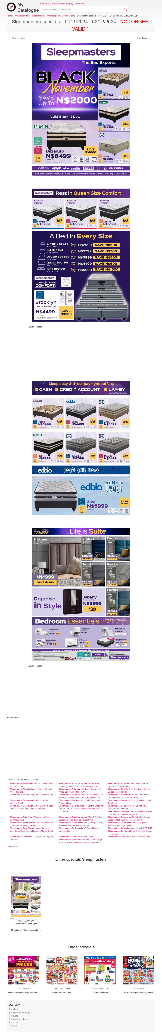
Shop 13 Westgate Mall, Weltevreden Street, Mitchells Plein (81, 824)
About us (13, 1022)
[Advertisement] (12, 86)
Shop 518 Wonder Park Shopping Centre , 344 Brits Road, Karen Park (79, 785)
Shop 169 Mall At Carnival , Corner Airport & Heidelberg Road (130, 812)
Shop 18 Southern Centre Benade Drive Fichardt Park (128, 796)
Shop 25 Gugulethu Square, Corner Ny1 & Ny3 (128, 824)
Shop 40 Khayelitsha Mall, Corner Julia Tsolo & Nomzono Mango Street (31, 829)
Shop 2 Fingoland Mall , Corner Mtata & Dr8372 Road (32, 824)
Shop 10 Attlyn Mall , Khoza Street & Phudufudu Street (80, 790)
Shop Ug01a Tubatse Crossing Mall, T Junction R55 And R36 (129, 818)
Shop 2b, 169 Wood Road (129, 836)
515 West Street (76, 836)
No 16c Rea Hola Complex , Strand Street (127, 807)
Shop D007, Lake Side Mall (31, 794)
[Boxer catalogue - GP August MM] (138, 970)
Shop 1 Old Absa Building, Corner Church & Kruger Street (81, 818)
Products (80, 3)
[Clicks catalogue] (100, 970)
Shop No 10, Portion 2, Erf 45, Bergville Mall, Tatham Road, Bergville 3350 (81, 796)
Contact (13, 1025)
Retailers (44, 3)
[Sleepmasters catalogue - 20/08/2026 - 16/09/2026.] (26, 896)
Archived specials (18, 1019)
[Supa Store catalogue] (62, 970)
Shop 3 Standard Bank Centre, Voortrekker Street (128, 785)
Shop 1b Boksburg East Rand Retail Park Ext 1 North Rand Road (31, 807)
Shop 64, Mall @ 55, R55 (130, 828)
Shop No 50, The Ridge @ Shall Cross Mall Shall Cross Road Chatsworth (80, 841)
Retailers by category (62, 3)
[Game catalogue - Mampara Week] (23, 970)
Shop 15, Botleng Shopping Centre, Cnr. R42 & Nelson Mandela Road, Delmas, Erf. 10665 (81, 808)
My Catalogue (28, 7)
